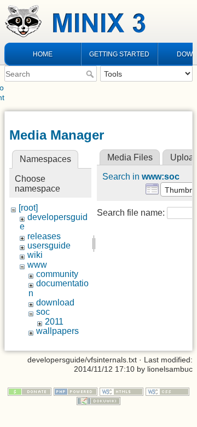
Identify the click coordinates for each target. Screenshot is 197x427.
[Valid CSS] (167, 390)
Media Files (130, 157)
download (55, 302)
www (37, 264)
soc (43, 311)
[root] (28, 207)
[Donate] (29, 390)
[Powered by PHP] (75, 390)
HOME (43, 54)
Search (91, 74)
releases (44, 236)
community (57, 274)
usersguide (49, 245)
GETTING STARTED (119, 54)
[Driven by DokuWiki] (98, 400)
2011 (54, 321)
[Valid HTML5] (121, 390)
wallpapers (57, 331)
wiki (35, 254)
